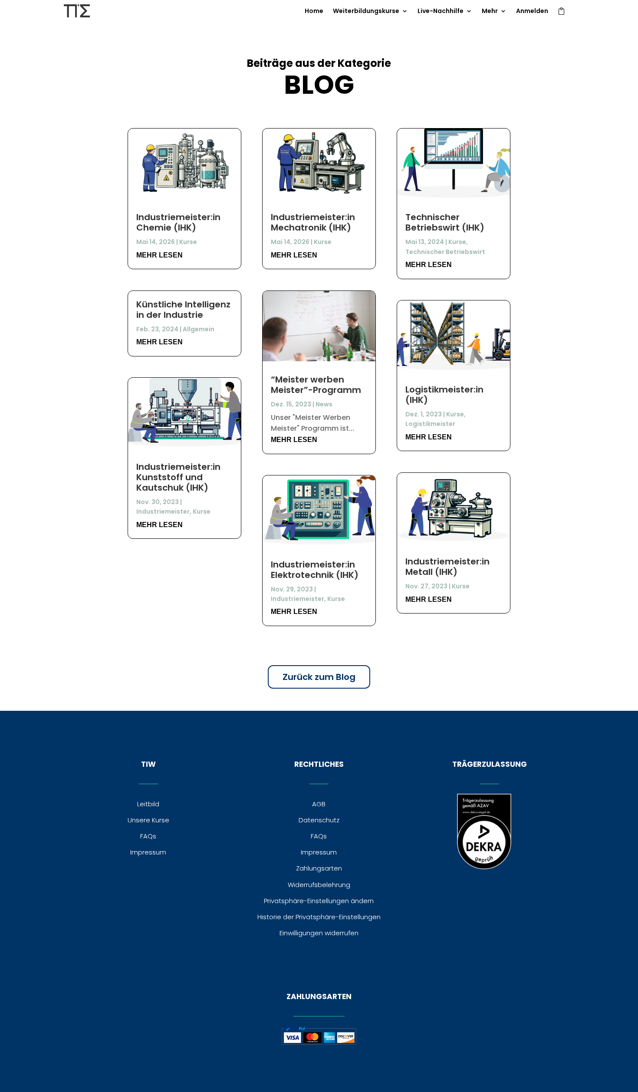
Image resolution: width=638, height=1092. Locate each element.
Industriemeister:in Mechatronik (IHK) (313, 222)
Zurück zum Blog (319, 677)
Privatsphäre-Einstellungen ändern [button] (319, 900)
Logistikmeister (430, 423)
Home (314, 11)
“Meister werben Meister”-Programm (316, 384)
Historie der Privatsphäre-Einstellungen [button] (319, 916)
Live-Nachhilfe (441, 11)
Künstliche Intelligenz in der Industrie (183, 309)
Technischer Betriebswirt (445, 251)
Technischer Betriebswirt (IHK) (444, 222)
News (324, 404)
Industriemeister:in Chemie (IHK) (178, 222)
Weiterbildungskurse (366, 11)
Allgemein (198, 329)
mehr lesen (159, 255)
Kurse (188, 242)
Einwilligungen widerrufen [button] (319, 932)
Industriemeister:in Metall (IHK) (447, 566)
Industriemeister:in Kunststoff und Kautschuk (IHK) (178, 477)
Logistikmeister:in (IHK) (444, 394)
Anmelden (532, 11)
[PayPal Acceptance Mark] (319, 1042)
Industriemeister (163, 511)
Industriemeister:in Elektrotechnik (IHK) (314, 569)
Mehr (490, 11)
